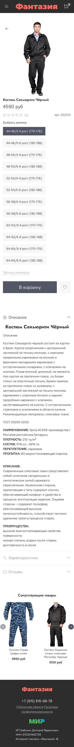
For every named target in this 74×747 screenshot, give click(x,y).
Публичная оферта (29, 707)
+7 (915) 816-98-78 (37, 701)
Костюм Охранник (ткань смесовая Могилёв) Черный (55, 653)
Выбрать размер (15, 122)
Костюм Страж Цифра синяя (18, 651)
